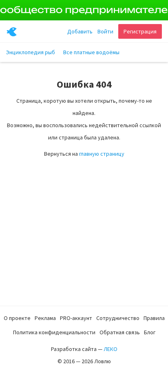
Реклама (45, 318)
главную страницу (101, 153)
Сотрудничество (117, 318)
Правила (154, 318)
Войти (105, 31)
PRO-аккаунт (76, 318)
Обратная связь (119, 332)
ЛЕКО (110, 349)
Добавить (80, 31)
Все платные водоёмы (91, 52)
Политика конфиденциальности (54, 332)
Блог (149, 332)
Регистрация (140, 31)
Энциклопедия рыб (30, 52)
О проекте (17, 318)
